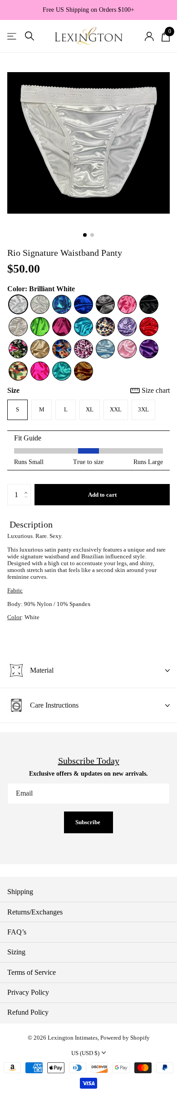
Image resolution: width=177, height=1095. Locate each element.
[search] (29, 36)
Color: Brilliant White (41, 289)
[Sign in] (149, 36)
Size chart (156, 390)
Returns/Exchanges (35, 912)
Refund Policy (28, 1012)
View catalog (12, 36)
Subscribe (88, 822)
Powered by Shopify (125, 1037)
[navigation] (84, 235)
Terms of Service (31, 972)
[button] (28, 487)
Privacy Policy (28, 992)
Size (88, 390)
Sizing (16, 952)
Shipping (20, 891)
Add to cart (102, 494)
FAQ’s (16, 932)
